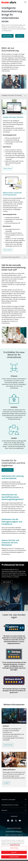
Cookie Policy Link (14, 844)
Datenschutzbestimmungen (14, 828)
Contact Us (20, 36)
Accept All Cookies (14, 857)
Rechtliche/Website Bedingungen (14, 831)
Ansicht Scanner (8, 745)
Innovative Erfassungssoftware (11, 257)
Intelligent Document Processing (11, 95)
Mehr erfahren (8, 168)
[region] (14, 848)
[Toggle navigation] (25, 2)
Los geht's (6, 783)
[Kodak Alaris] (9, 2)
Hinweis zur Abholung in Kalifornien (14, 835)
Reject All (14, 852)
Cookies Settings (14, 848)
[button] (14, 799)
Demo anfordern (7, 36)
